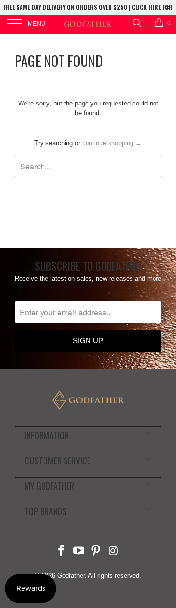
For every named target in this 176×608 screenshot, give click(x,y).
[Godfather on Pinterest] (96, 552)
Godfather (71, 575)
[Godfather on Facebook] (61, 552)
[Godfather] (88, 24)
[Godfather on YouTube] (78, 552)
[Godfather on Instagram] (114, 552)
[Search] (137, 23)
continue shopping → (112, 143)
